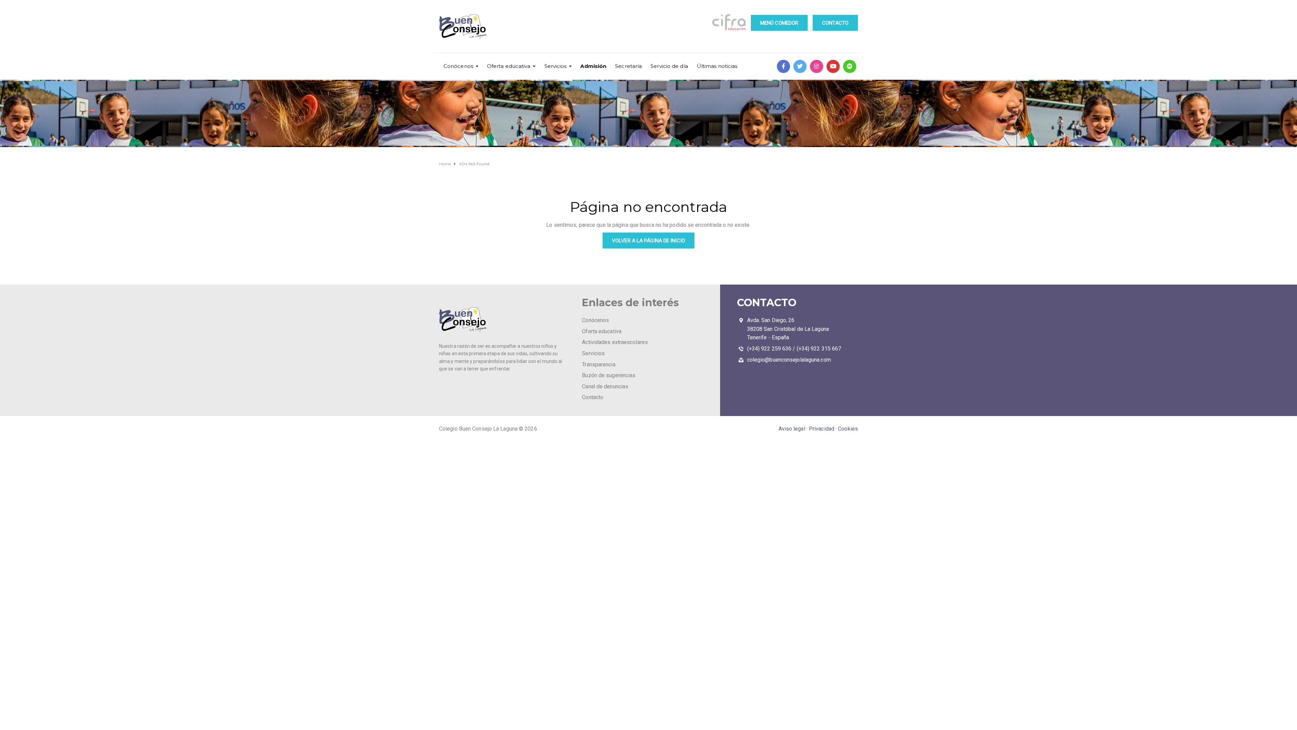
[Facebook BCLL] (783, 66)
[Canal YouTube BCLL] (833, 66)
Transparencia (598, 364)
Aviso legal (792, 428)
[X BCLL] (800, 66)
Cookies (848, 428)
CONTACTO (835, 23)
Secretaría (628, 66)
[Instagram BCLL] (816, 66)
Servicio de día (669, 66)
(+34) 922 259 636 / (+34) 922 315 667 (794, 348)
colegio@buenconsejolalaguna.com (789, 360)
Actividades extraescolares (615, 342)
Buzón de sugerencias (608, 375)
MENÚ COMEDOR (779, 23)
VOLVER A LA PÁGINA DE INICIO (648, 241)
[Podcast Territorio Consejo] (850, 66)
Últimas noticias (717, 66)
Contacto (592, 397)
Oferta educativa (509, 66)
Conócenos (458, 66)
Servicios (555, 66)
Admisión (593, 66)
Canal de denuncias (605, 386)
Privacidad (821, 428)
